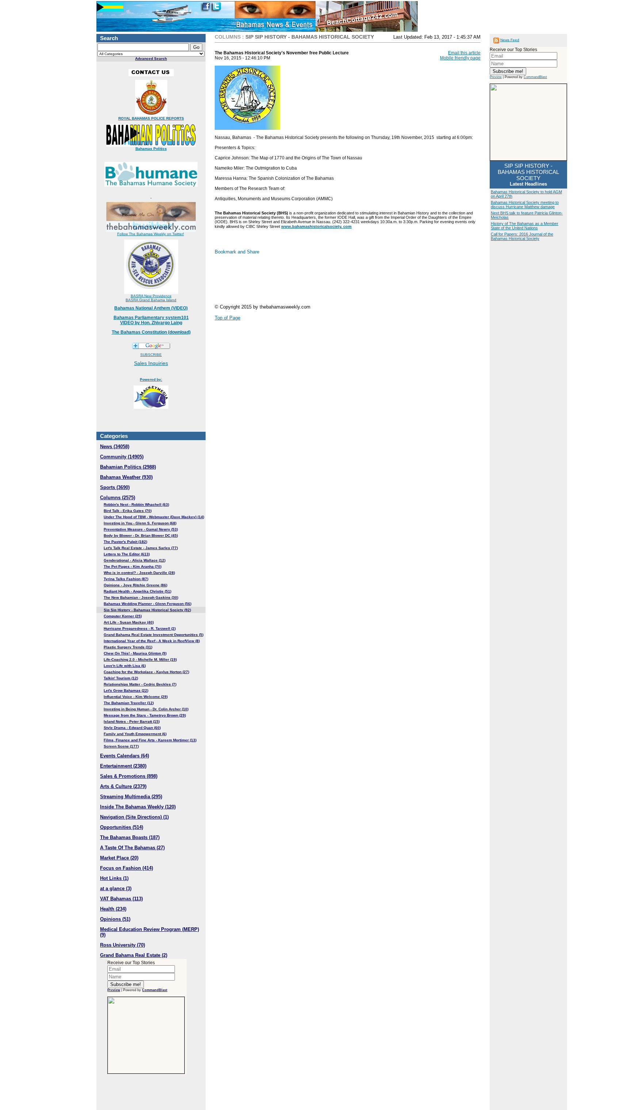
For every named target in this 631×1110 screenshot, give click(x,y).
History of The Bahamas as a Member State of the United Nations (524, 225)
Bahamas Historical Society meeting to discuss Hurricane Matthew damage (525, 204)
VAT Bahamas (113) (121, 898)
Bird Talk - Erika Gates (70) (128, 511)
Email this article (464, 52)
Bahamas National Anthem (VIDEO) (151, 308)
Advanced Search (151, 59)
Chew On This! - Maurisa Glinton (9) (135, 653)
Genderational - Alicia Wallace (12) (134, 560)
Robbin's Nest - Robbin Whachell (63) (136, 504)
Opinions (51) (115, 919)
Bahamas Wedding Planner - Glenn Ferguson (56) (147, 604)
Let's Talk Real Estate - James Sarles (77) (141, 548)
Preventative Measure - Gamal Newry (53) (141, 529)
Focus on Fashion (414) (126, 868)
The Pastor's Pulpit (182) (125, 542)
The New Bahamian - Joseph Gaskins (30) (141, 597)
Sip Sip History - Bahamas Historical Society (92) (147, 610)
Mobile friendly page (460, 58)
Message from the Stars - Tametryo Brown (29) (145, 715)
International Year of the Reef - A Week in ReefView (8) (152, 641)
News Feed (509, 40)
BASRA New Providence (151, 296)
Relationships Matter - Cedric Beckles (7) (140, 684)
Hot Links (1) (114, 878)
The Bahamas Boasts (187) (130, 837)
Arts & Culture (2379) (123, 786)
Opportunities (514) (121, 827)
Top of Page (227, 318)
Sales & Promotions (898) (128, 776)
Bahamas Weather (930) (126, 477)
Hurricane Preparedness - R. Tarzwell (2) (140, 628)
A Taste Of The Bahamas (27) (132, 847)
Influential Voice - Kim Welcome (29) (136, 697)
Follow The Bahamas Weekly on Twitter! (150, 234)
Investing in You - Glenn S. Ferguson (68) (140, 523)
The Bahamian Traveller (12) (129, 703)
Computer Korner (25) (123, 616)
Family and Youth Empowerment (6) (135, 734)
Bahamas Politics (151, 149)
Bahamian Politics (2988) (128, 467)
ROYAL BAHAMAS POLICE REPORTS (151, 118)
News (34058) (114, 446)
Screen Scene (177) (121, 746)
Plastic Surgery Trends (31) (128, 647)
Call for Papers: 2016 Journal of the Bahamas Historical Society (522, 236)
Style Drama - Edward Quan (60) (132, 728)
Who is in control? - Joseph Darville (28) (139, 573)
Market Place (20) (119, 858)
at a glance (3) (115, 888)
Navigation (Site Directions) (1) (134, 817)
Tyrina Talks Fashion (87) (126, 579)
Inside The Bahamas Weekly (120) (138, 807)
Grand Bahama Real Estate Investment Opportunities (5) (153, 635)
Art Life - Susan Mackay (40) (129, 622)
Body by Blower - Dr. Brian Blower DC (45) (141, 535)
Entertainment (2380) (123, 766)
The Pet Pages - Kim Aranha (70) (132, 566)
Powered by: (151, 379)
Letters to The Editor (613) (127, 554)
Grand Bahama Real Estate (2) (133, 955)
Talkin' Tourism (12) (121, 678)
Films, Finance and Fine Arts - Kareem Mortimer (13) (150, 740)
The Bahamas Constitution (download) (151, 332)
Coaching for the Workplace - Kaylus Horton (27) (146, 672)
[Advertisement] (348, 282)
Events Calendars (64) (124, 755)
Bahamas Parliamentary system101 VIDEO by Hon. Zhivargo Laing (151, 320)
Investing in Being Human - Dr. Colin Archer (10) (146, 709)
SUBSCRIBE (151, 355)
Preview (113, 990)
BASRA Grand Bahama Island (151, 300)
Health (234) (113, 909)
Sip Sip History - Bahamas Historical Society (309, 37)
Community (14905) (122, 456)
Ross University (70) (122, 945)
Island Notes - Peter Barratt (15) (132, 721)
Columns (228, 37)
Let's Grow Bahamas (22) (126, 690)
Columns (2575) (117, 497)
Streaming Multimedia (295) (131, 796)
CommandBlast (154, 990)
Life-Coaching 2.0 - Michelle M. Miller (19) (140, 659)
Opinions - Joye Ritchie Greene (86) (135, 585)
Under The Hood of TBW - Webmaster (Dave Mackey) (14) (154, 517)
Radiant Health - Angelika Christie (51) (137, 591)
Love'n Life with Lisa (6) (125, 666)
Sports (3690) (115, 487)
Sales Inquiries (151, 363)
